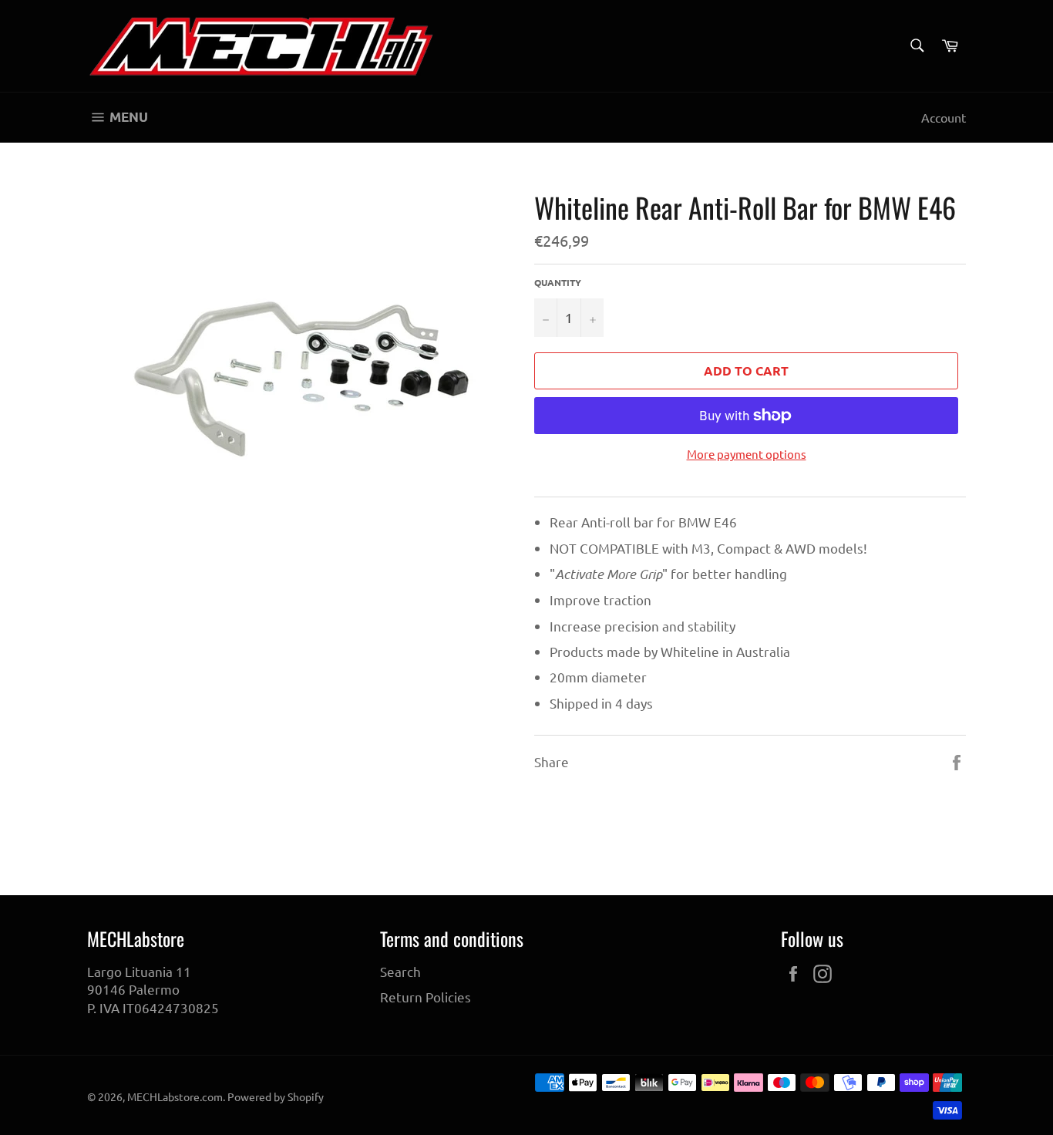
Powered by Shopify (275, 1096)
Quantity (557, 282)
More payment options (746, 453)
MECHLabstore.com (175, 1096)
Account (943, 117)
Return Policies (425, 996)
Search (400, 971)
